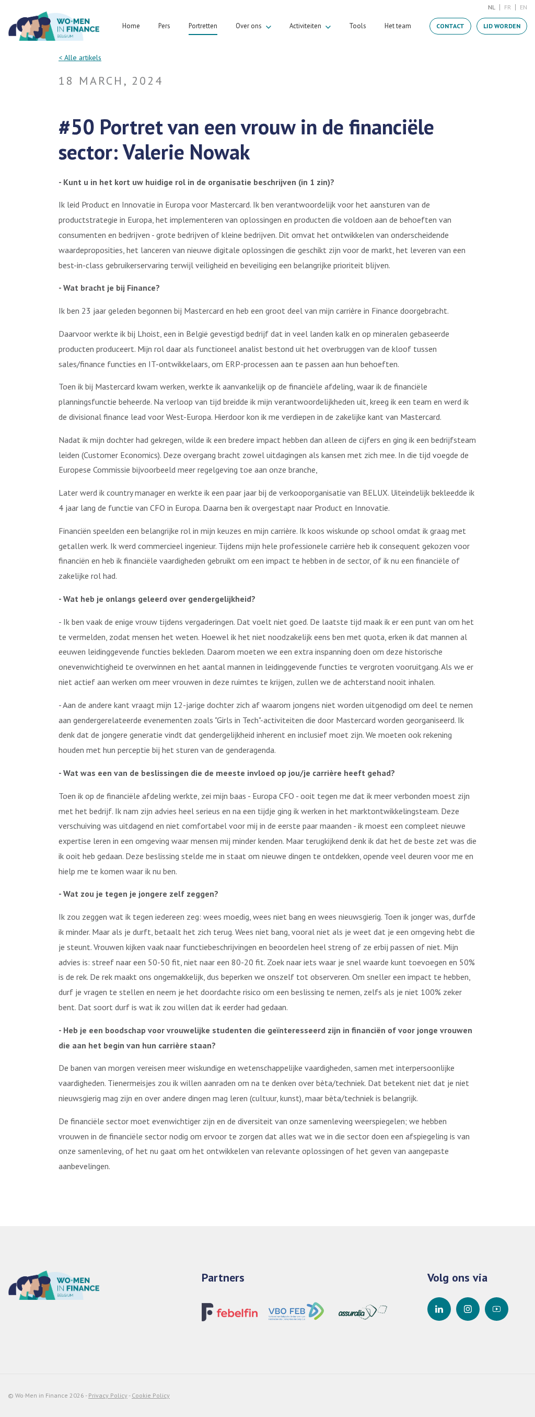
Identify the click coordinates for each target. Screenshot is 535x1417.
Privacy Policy (107, 1395)
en (523, 7)
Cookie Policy (151, 1395)
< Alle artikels (80, 57)
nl (491, 7)
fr (507, 7)
